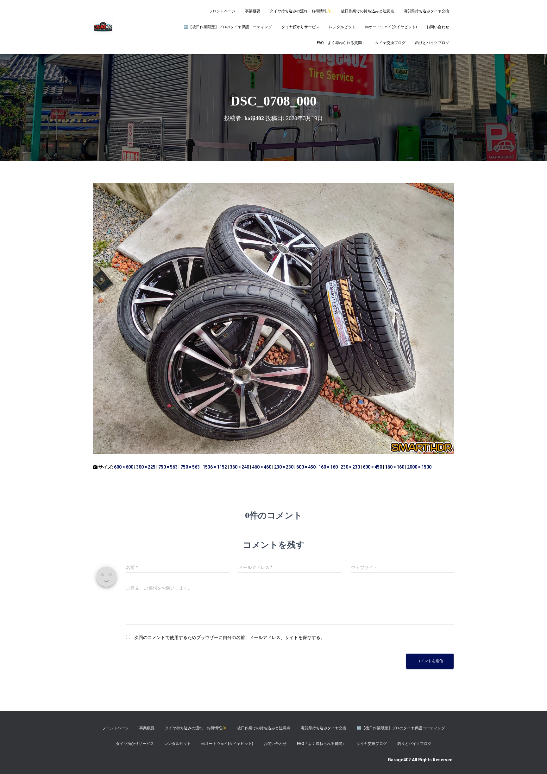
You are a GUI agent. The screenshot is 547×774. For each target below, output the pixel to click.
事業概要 (252, 11)
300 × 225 (145, 467)
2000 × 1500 (419, 467)
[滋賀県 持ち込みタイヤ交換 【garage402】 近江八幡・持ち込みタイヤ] (102, 27)
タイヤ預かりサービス (300, 27)
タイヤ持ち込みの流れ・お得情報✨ (300, 11)
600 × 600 (123, 467)
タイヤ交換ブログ (390, 43)
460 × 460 (261, 467)
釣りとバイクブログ (432, 43)
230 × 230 (283, 467)
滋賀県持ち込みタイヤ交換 (426, 11)
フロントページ (222, 11)
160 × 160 (328, 467)
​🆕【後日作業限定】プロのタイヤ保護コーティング (228, 27)
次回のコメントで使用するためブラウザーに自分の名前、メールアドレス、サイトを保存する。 (229, 637)
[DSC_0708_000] (273, 318)
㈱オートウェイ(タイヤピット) (391, 27)
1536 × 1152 (215, 467)
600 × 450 (306, 467)
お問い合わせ (437, 27)
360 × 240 (239, 467)
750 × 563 (168, 467)
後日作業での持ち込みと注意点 (367, 11)
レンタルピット (342, 27)
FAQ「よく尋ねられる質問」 (341, 43)
